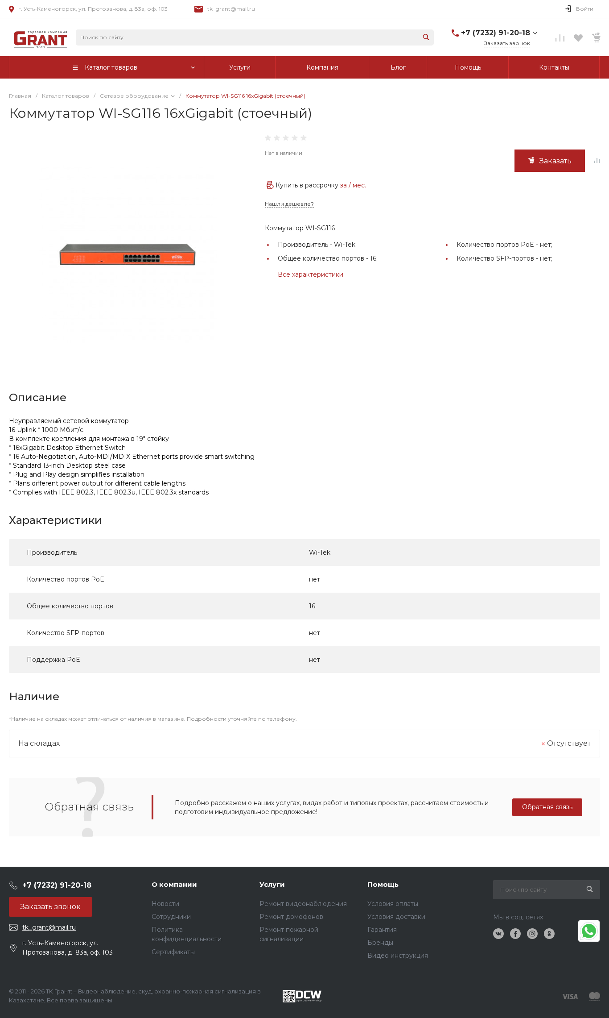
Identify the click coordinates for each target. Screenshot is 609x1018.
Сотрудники (171, 917)
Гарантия (382, 930)
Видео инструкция (397, 956)
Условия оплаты (392, 904)
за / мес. (353, 185)
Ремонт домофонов (291, 917)
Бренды (380, 943)
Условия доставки (396, 917)
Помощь (383, 884)
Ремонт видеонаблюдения (303, 904)
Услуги (272, 884)
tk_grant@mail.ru (231, 8)
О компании (174, 884)
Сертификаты (173, 952)
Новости (165, 904)
